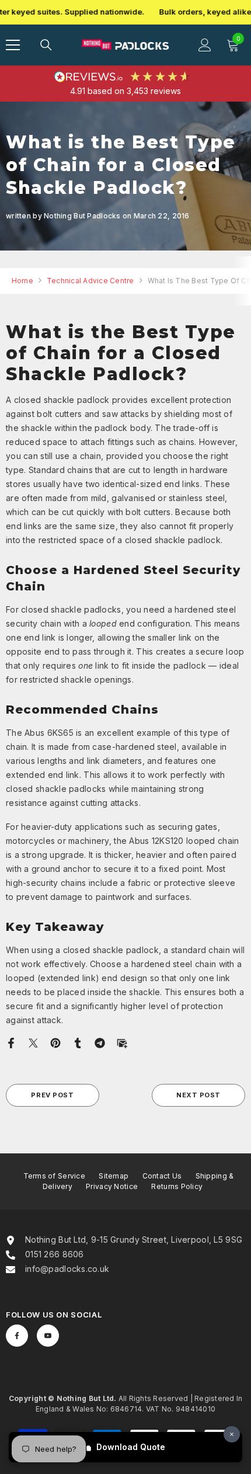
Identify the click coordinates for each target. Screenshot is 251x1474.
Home (22, 280)
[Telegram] (100, 1042)
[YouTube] (48, 1335)
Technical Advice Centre (90, 280)
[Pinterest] (55, 1042)
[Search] (46, 45)
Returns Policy (177, 1186)
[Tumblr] (77, 1042)
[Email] (122, 1042)
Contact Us (162, 1175)
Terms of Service (54, 1175)
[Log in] (204, 45)
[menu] (13, 45)
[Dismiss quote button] (232, 1434)
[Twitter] (33, 1042)
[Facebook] (11, 1042)
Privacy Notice (112, 1186)
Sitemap (113, 1175)
